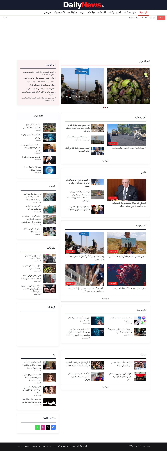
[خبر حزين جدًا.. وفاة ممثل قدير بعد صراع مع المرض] (49, 402)
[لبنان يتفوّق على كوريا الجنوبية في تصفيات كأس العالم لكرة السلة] (97, 365)
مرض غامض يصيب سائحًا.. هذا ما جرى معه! (129, 288)
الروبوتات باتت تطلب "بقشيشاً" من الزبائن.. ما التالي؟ (120, 331)
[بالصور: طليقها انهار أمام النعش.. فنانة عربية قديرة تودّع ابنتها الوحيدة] (128, 86)
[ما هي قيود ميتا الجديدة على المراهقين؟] (140, 321)
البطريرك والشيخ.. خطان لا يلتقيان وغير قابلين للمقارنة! (79, 208)
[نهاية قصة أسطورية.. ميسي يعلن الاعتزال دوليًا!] (140, 365)
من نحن (47, 12)
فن (83, 12)
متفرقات (73, 12)
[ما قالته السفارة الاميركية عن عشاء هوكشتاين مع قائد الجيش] (49, 148)
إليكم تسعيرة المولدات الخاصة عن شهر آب (33, 208)
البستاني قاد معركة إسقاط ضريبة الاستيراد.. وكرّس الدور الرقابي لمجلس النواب (129, 204)
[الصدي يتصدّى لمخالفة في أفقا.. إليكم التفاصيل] (97, 151)
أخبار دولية (115, 12)
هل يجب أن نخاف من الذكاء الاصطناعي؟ (79, 319)
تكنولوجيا (60, 12)
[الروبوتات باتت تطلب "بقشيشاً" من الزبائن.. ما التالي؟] (140, 332)
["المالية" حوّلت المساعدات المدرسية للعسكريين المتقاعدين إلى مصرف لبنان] (49, 219)
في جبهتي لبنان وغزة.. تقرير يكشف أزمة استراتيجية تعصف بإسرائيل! (37, 99)
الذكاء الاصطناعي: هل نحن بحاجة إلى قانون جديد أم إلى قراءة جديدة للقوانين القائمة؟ (78, 332)
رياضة (92, 12)
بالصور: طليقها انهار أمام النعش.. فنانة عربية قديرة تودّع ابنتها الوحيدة (131, 98)
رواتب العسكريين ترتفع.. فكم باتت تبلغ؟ (32, 230)
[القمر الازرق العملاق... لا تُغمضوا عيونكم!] (49, 170)
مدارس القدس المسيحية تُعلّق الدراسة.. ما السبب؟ (85, 98)
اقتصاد (102, 12)
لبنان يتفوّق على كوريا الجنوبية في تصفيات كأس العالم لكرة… (78, 364)
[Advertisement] (83, 39)
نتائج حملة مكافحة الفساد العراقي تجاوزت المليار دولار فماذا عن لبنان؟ (32, 197)
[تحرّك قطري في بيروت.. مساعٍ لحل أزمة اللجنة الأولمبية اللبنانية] (140, 376)
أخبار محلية (130, 12)
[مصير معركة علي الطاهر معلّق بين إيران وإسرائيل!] (97, 140)
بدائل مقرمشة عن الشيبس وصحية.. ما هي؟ (40, 88)
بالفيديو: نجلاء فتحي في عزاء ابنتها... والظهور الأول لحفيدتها (31, 389)
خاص (143, 172)
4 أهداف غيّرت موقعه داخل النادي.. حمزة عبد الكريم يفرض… (79, 376)
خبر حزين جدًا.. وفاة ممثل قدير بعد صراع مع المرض (31, 401)
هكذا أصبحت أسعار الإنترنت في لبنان (31, 136)
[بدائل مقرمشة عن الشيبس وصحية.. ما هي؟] (49, 268)
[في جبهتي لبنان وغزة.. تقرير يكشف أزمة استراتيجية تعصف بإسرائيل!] (97, 128)
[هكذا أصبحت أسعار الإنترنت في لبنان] (49, 137)
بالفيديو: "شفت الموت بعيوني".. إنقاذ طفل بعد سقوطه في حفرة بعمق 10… (86, 290)
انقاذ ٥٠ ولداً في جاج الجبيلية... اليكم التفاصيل (32, 126)
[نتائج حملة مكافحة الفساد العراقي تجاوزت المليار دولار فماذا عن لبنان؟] (49, 197)
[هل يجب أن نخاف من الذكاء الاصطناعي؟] (97, 321)
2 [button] (105, 107)
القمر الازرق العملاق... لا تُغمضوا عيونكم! (32, 169)
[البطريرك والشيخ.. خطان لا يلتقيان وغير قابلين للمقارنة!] (97, 209)
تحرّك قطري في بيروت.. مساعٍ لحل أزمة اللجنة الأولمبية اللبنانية (120, 376)
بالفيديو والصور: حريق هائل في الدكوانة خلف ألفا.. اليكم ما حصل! (78, 183)
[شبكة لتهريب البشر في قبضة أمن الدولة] (49, 258)
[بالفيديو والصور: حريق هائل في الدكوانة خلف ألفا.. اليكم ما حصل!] (97, 182)
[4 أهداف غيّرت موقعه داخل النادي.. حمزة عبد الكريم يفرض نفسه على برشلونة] (97, 376)
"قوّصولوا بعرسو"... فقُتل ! (31, 157)
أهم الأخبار (145, 61)
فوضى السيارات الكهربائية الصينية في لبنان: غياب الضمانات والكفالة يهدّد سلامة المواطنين (78, 196)
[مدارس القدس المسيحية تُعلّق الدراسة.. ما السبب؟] (82, 86)
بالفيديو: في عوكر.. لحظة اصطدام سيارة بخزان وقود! (31, 277)
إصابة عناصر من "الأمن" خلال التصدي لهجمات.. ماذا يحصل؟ (38, 93)
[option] (128, 86)
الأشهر (38, 116)
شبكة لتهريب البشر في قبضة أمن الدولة (144, 17)
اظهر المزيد (105, 161)
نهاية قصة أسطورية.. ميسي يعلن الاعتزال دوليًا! (121, 364)
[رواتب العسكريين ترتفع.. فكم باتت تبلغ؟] (49, 231)
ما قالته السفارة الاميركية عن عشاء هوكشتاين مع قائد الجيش (31, 147)
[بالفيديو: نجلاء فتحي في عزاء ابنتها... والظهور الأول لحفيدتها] (49, 390)
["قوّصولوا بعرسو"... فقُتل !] (49, 160)
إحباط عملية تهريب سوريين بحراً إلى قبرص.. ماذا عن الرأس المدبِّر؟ (31, 288)
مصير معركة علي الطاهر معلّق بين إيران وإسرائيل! (78, 138)
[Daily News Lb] (84, 5)
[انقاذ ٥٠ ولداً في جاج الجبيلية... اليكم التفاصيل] (49, 127)
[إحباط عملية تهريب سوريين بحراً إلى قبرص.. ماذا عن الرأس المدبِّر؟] (49, 288)
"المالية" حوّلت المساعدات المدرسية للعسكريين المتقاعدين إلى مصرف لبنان (31, 219)
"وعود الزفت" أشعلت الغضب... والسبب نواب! (40, 81)
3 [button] (103, 107)
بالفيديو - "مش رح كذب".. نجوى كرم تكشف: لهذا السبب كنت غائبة (31, 377)
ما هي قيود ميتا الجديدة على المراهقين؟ (121, 319)
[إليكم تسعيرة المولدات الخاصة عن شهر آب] (49, 209)
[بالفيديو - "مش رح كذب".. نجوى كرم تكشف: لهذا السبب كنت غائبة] (49, 377)
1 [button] (107, 107)
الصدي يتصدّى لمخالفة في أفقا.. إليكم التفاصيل (77, 149)
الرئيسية (143, 12)
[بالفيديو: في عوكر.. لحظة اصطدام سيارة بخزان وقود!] (49, 278)
